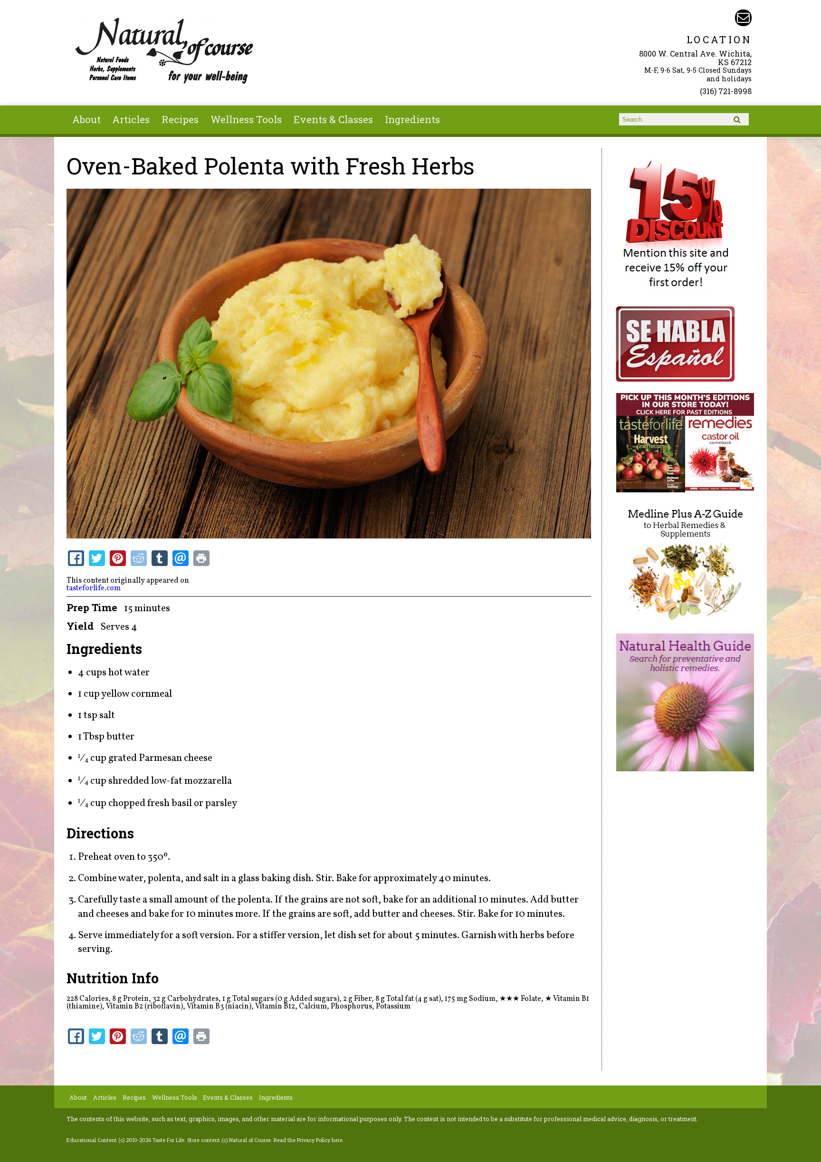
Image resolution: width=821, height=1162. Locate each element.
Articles (131, 119)
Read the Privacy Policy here (308, 1140)
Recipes (180, 119)
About (86, 119)
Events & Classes (333, 119)
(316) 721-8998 (726, 91)
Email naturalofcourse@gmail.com (743, 18)
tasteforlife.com (94, 588)
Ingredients (412, 119)
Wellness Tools (246, 119)
